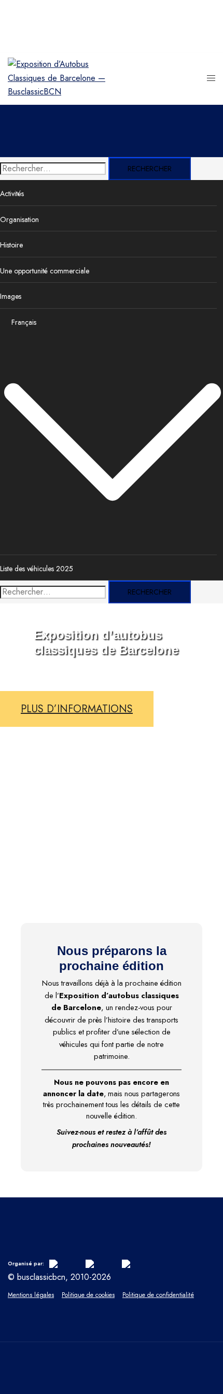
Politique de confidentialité (158, 1295)
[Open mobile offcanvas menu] (211, 79)
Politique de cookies (88, 1295)
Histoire (11, 245)
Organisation (19, 219)
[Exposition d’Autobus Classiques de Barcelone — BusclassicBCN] (60, 92)
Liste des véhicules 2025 (36, 568)
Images (10, 296)
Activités (12, 193)
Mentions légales (31, 1295)
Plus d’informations (77, 708)
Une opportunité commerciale (44, 271)
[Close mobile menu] (205, 18)
